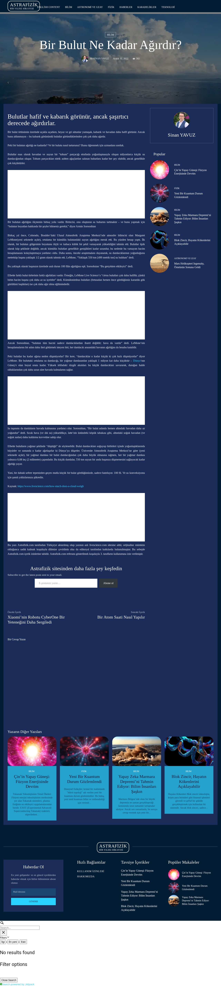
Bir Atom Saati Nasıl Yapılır (121, 617)
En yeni (13, 941)
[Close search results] (3, 933)
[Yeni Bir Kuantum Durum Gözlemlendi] (159, 193)
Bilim (110, 35)
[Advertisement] (76, 194)
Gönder (33, 901)
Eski (23, 941)
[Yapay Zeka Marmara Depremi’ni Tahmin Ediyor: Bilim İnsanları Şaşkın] (159, 216)
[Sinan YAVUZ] (85, 58)
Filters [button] (8, 937)
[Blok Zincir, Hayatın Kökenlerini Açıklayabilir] (159, 239)
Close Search (8, 980)
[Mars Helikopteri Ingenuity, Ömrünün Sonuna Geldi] (159, 263)
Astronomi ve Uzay (185, 258)
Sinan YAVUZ (101, 59)
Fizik (177, 188)
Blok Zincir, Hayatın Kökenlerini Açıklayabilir (189, 781)
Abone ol (108, 583)
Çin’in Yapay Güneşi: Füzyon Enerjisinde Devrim (32, 781)
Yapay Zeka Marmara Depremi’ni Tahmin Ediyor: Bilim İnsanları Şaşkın (192, 219)
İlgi (3, 941)
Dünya (137, 360)
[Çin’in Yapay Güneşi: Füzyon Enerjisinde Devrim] (159, 169)
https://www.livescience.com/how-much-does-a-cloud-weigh (51, 486)
